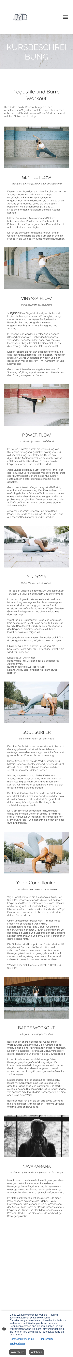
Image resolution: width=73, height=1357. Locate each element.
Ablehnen (36, 1352)
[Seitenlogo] (20, 17)
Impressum (47, 1339)
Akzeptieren (17, 1352)
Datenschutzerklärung (22, 1339)
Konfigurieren (17, 1343)
